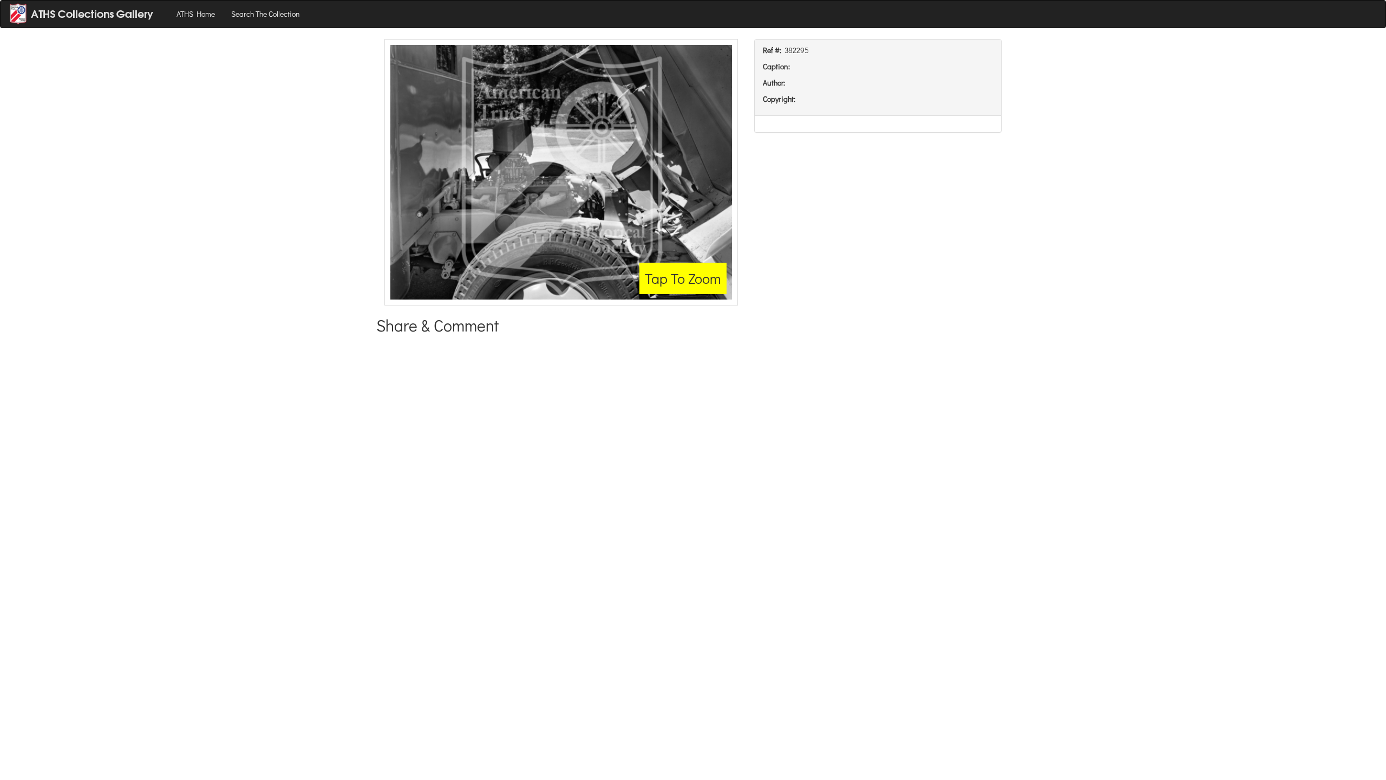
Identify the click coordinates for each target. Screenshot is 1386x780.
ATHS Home (195, 14)
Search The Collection (265, 14)
